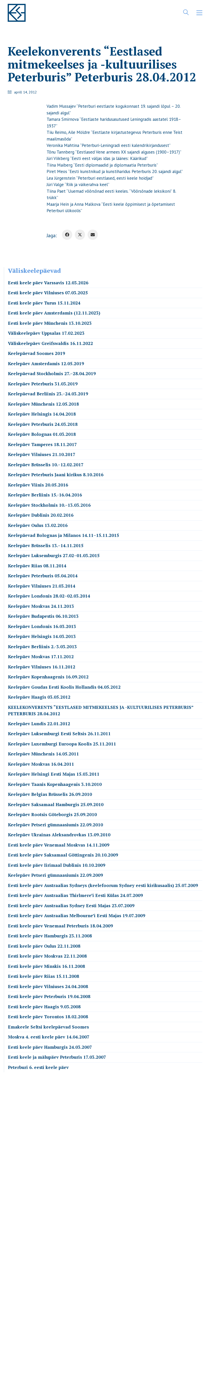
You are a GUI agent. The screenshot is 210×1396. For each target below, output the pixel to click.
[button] (199, 12)
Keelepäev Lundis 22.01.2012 (39, 724)
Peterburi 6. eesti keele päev (38, 1067)
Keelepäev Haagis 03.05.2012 (39, 697)
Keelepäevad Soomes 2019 (36, 353)
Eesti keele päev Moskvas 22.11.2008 (47, 956)
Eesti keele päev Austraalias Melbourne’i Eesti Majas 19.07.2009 (76, 915)
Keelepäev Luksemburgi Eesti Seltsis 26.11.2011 (59, 734)
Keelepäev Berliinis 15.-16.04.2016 (45, 495)
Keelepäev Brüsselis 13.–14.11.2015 (45, 545)
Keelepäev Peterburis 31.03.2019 (43, 384)
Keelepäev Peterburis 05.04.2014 (43, 576)
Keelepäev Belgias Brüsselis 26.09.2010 (50, 794)
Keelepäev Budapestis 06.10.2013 (43, 616)
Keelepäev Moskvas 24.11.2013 (41, 606)
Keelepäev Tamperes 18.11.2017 (42, 444)
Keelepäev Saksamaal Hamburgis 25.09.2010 (55, 804)
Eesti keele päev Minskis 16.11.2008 (46, 966)
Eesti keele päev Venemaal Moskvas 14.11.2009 (58, 845)
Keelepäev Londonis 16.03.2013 (42, 626)
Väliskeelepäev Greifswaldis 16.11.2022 (50, 343)
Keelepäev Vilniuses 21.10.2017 (41, 454)
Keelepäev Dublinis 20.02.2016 (41, 515)
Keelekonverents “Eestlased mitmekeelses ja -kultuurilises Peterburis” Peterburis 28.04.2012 (100, 710)
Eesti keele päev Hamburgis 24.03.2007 (50, 1047)
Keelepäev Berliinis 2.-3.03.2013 (42, 647)
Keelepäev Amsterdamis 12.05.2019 (46, 363)
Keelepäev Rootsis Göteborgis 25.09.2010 (52, 814)
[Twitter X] (80, 235)
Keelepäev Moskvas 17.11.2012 (41, 656)
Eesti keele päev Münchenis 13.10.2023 (50, 323)
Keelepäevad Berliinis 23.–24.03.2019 (48, 394)
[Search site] (186, 13)
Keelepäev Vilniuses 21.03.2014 (41, 586)
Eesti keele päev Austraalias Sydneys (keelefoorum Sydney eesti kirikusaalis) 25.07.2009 (103, 885)
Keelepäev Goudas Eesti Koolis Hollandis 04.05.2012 (64, 687)
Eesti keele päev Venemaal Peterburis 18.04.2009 (60, 926)
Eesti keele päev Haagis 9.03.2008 (44, 1007)
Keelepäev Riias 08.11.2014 (37, 566)
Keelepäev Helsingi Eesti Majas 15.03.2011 (53, 774)
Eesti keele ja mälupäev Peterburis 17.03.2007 (57, 1057)
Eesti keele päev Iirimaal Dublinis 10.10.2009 (56, 865)
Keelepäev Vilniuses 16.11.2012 (41, 667)
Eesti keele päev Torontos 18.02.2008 (48, 1017)
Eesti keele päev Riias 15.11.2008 (43, 976)
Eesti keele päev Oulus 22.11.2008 (44, 946)
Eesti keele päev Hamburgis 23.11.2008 (50, 936)
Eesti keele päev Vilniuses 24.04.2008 (48, 986)
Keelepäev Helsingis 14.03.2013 (42, 636)
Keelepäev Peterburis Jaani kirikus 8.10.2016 (55, 475)
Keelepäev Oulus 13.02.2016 (38, 525)
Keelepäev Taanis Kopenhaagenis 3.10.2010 (55, 784)
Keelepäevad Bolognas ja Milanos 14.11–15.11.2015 (63, 535)
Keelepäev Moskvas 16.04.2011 (41, 764)
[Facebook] (67, 235)
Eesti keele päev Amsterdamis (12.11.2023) (54, 313)
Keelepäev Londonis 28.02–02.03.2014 (49, 596)
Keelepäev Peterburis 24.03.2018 (43, 424)
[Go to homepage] (17, 13)
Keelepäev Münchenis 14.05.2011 (43, 754)
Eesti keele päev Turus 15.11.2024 (44, 303)
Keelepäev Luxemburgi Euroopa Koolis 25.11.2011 (62, 744)
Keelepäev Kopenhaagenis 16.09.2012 (48, 677)
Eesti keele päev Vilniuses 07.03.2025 (48, 293)
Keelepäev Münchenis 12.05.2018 (43, 404)
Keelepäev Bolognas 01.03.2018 (42, 434)
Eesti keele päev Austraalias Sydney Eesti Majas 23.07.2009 (71, 905)
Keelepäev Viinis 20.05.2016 (38, 485)
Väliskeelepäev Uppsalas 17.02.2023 (46, 333)
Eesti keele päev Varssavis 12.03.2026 (48, 283)
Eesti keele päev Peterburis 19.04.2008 (49, 996)
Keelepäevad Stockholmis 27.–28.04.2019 (52, 373)
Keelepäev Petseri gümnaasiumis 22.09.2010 (55, 825)
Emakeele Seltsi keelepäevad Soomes (48, 1027)
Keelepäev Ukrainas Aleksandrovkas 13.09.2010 (59, 835)
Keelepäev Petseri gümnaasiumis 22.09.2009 (55, 875)
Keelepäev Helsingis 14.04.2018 (42, 414)
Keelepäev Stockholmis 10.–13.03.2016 (49, 505)
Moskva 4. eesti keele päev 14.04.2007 (48, 1037)
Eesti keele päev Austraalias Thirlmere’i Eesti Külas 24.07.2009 (75, 895)
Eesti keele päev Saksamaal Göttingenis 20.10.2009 (63, 855)
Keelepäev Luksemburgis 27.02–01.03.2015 (54, 555)
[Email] (93, 235)
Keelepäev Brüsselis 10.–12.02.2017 (45, 465)
